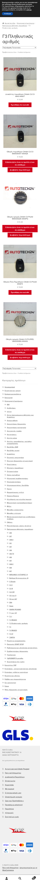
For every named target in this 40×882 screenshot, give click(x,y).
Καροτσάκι (9, 785)
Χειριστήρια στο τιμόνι (16, 662)
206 (10, 533)
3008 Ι (11, 540)
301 (10, 543)
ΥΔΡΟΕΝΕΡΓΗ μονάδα (15, 658)
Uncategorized (10, 387)
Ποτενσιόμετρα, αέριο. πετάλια (19, 526)
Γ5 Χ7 (11, 634)
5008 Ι (11, 564)
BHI (8, 404)
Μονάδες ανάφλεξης (15, 510)
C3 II (10, 585)
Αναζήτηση (20, 878)
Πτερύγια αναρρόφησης (16, 641)
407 (10, 561)
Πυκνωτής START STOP (15, 644)
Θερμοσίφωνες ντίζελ (15, 492)
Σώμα (7, 686)
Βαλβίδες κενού (13, 450)
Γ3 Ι (10, 616)
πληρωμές (9, 812)
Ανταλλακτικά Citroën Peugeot (17, 769)
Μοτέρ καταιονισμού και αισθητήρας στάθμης (21, 518)
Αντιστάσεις (12, 434)
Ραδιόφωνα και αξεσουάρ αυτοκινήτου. (22, 648)
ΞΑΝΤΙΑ (12, 637)
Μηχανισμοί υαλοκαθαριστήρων (19, 503)
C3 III (11, 588)
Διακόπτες (11, 454)
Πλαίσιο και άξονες (12, 676)
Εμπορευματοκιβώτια (13, 394)
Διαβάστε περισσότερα (20, 170)
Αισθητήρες (11, 408)
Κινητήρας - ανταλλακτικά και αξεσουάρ (21, 669)
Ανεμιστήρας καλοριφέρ (16, 427)
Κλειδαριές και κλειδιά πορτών (19, 499)
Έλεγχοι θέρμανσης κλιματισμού (20, 461)
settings (28, 10)
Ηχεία (9, 489)
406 (10, 557)
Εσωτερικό (9, 398)
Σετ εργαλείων (10, 683)
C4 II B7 (12, 592)
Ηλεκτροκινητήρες (14, 482)
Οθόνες (10, 522)
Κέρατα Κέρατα (13, 496)
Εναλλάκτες (12, 464)
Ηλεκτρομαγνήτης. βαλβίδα (18, 485)
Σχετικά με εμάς (12, 817)
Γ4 (10, 627)
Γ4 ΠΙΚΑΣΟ (13, 630)
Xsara (11, 606)
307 (10, 547)
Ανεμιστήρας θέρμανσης (16, 424)
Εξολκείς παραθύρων (15, 468)
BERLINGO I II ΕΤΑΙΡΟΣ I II (18, 575)
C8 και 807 (13, 599)
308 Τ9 (11, 554)
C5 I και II (12, 595)
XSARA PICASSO (15, 609)
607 (10, 571)
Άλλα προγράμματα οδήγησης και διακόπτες (20, 416)
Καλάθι (31, 876)
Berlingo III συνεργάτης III (18, 578)
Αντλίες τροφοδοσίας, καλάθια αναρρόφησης (19, 442)
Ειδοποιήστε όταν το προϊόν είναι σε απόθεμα (20, 163)
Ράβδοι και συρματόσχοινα (15, 679)
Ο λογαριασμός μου (13, 793)
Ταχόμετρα (11, 655)
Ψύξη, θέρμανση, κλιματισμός (16, 690)
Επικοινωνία (10, 781)
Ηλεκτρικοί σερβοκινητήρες (17, 478)
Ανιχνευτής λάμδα (14, 431)
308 (10, 550)
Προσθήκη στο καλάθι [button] (20, 105)
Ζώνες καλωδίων (13, 475)
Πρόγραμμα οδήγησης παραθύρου (14, 26)
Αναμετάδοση (12, 420)
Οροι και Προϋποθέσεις (14, 801)
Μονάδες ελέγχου (14, 513)
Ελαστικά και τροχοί (13, 391)
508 (10, 568)
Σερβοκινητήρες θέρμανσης (17, 651)
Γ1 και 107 (13, 613)
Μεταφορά (9, 789)
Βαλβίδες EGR (12, 447)
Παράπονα (9, 809)
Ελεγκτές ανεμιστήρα (15, 457)
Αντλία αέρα (12, 438)
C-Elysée (12, 581)
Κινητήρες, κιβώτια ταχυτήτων (16, 672)
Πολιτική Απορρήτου (13, 773)
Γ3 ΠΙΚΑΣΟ (13, 620)
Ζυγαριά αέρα (12, 471)
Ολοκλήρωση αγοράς (13, 797)
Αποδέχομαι (7, 14)
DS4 (10, 602)
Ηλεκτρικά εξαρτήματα (25, 23)
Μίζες (9, 506)
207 (10, 536)
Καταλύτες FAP (10, 665)
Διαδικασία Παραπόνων (15, 777)
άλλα (9, 411)
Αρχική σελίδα (10, 23)
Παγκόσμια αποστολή (14, 805)
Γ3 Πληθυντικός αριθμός (18, 623)
